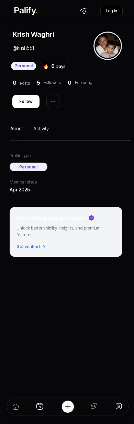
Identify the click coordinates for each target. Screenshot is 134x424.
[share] (52, 101)
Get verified (28, 246)
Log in (111, 10)
